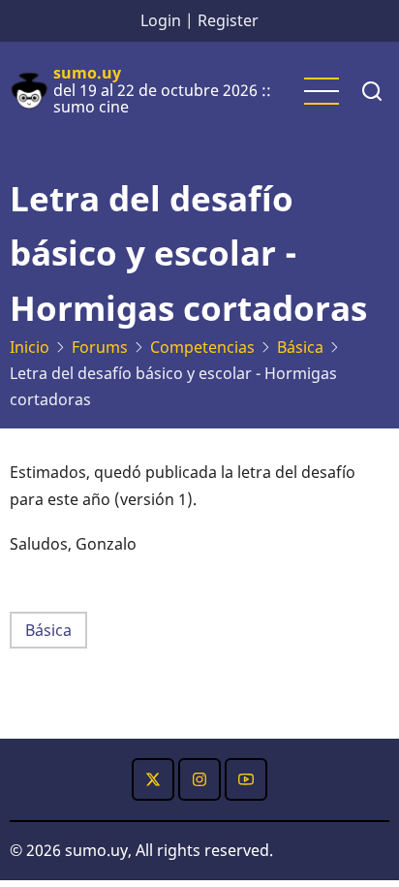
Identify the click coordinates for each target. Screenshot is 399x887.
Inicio (29, 347)
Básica (300, 347)
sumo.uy (87, 72)
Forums (100, 347)
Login (160, 20)
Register (228, 20)
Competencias (202, 347)
